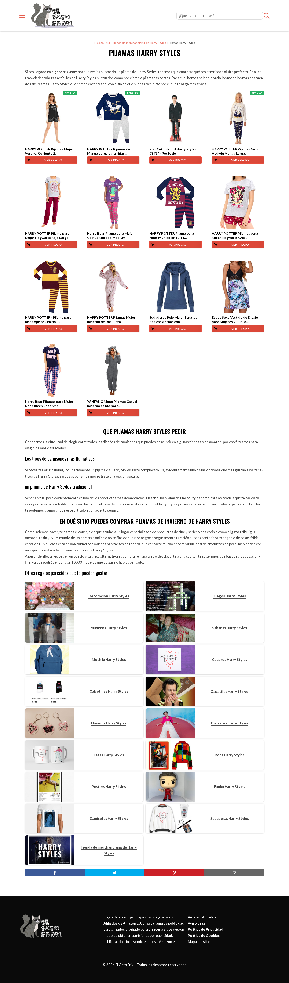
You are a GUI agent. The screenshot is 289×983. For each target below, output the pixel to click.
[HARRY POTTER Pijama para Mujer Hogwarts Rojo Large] (51, 202)
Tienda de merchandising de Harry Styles (139, 42)
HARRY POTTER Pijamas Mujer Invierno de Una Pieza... (111, 319)
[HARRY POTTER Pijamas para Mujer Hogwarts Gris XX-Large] (238, 202)
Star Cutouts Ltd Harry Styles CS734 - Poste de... (172, 151)
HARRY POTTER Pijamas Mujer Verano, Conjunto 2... (49, 151)
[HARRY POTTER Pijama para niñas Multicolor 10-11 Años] (175, 202)
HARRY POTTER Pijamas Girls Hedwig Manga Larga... (235, 151)
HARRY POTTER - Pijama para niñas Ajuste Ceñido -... (48, 319)
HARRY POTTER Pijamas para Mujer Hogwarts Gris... (235, 235)
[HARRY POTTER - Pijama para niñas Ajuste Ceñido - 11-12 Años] (51, 286)
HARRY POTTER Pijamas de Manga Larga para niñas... (108, 151)
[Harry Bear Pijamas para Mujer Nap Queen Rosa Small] (51, 370)
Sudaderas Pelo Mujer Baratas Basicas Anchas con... (173, 319)
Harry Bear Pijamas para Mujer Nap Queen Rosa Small (49, 403)
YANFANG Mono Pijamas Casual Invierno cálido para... (112, 403)
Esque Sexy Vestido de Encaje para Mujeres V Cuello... (235, 319)
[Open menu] (22, 16)
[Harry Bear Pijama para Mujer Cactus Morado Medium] (113, 202)
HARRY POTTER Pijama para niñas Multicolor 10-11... (171, 235)
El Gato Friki (102, 42)
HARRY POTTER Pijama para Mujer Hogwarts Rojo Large (47, 235)
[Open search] (267, 16)
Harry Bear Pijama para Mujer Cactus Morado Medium (110, 235)
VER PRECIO (53, 160)
